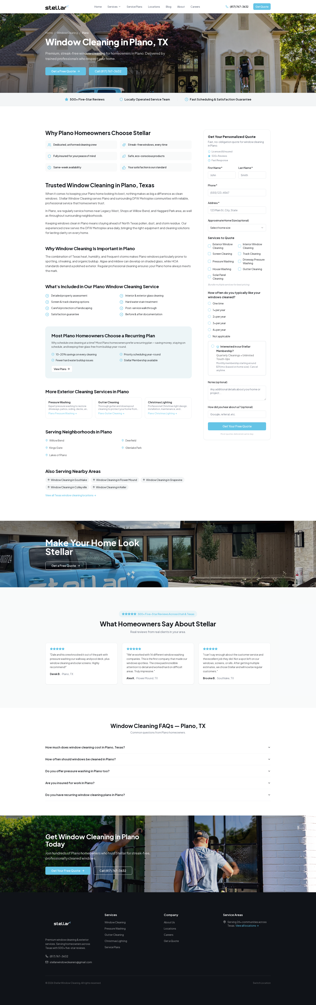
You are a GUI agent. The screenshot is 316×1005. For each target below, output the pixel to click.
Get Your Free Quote (237, 426)
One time (218, 303)
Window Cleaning (67, 32)
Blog (168, 6)
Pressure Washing (223, 261)
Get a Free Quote (63, 71)
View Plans (60, 369)
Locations (154, 6)
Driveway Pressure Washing (254, 261)
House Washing (222, 269)
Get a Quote (171, 941)
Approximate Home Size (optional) (228, 220)
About (181, 6)
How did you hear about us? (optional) (230, 406)
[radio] (209, 303)
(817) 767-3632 (59, 956)
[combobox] (237, 227)
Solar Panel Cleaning (219, 276)
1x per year (219, 310)
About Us (169, 922)
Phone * (212, 185)
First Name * (215, 167)
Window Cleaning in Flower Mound (116, 479)
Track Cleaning (252, 253)
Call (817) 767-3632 (108, 71)
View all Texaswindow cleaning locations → (70, 495)
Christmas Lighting (116, 941)
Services (113, 6)
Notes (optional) (217, 382)
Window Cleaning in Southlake (69, 479)
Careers (195, 6)
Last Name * (245, 167)
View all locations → (247, 925)
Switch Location (262, 983)
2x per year (219, 316)
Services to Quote (221, 238)
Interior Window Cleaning (252, 245)
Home (98, 6)
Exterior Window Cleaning (223, 245)
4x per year (219, 329)
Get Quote (261, 6)
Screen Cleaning (222, 253)
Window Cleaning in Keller (111, 487)
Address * (213, 202)
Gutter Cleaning (252, 269)
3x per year (219, 323)
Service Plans (134, 6)
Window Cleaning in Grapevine (164, 479)
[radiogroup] (237, 339)
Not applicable (221, 336)
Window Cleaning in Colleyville (69, 487)
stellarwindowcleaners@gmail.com (71, 962)
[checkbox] (209, 245)
